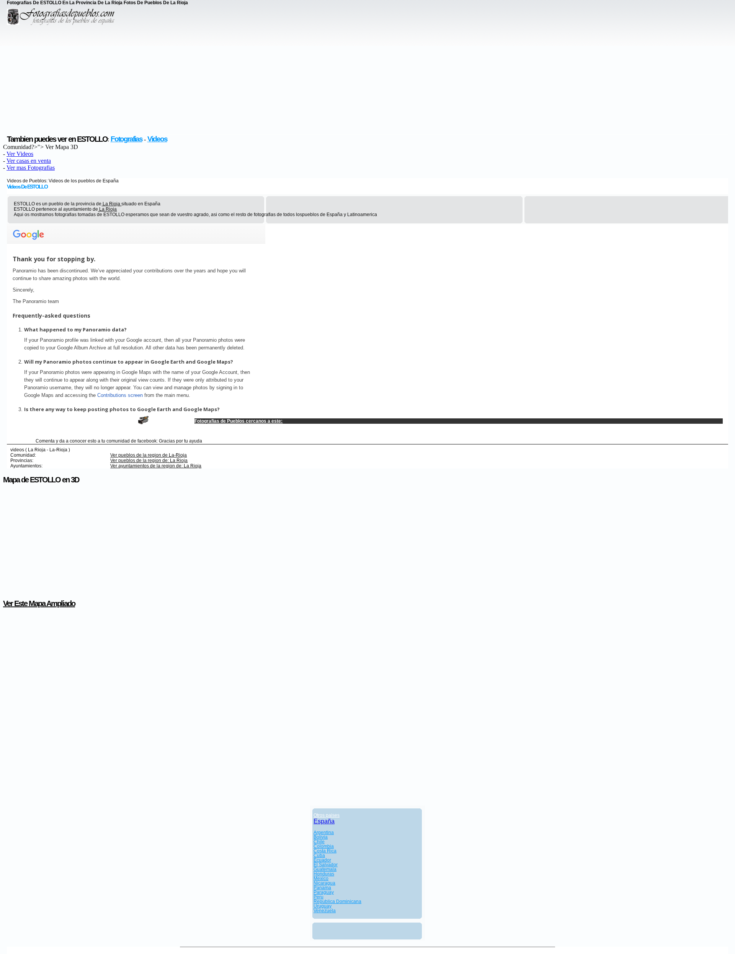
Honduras (324, 874)
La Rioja (111, 204)
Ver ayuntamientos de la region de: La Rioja (155, 466)
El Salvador (326, 864)
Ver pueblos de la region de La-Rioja (148, 455)
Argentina (324, 832)
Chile (319, 841)
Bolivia (321, 837)
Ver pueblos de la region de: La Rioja (149, 460)
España (324, 821)
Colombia (324, 846)
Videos (157, 139)
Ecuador (322, 860)
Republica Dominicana (337, 901)
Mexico (321, 878)
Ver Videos (20, 154)
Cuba (319, 855)
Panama (322, 887)
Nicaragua (324, 883)
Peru (318, 897)
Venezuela (325, 910)
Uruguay (323, 906)
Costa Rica (325, 851)
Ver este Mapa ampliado (39, 603)
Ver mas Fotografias (31, 167)
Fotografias (126, 139)
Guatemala (325, 869)
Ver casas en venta (29, 160)
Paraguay (324, 892)
